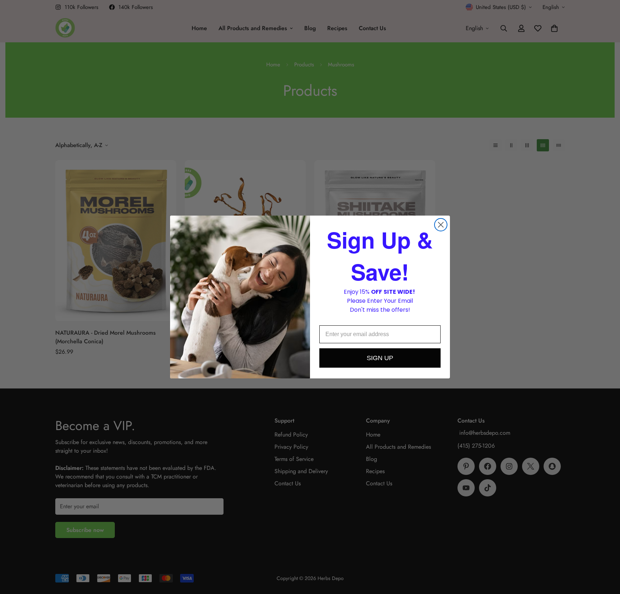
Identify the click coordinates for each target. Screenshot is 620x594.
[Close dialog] (441, 224)
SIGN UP (380, 358)
